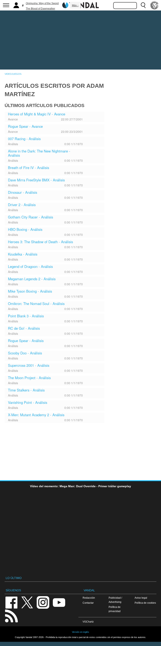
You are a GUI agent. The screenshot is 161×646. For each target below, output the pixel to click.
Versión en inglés (80, 632)
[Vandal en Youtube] (59, 602)
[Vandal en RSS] (11, 615)
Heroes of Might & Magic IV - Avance (36, 113)
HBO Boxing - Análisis (25, 229)
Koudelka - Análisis (22, 254)
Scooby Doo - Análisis (25, 352)
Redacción (89, 597)
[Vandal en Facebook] (11, 602)
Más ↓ (75, 5)
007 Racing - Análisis (24, 138)
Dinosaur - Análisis (22, 192)
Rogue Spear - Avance (25, 126)
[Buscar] (143, 5)
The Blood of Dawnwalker (40, 8)
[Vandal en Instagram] (43, 602)
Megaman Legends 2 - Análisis (32, 278)
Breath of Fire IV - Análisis (28, 167)
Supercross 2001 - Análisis (28, 365)
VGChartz (88, 621)
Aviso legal (141, 597)
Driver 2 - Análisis (22, 204)
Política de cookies (145, 602)
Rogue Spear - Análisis (26, 340)
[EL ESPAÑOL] (154, 5)
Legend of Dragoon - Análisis (30, 266)
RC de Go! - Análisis (24, 328)
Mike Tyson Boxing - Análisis (30, 291)
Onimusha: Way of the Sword (42, 3)
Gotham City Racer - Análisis (30, 217)
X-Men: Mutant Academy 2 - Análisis (36, 414)
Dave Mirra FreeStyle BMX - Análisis (36, 179)
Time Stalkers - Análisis (26, 390)
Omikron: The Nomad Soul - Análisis (36, 303)
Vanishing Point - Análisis (27, 402)
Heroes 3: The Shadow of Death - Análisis (40, 241)
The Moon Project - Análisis (29, 377)
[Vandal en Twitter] (27, 602)
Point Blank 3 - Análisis (26, 315)
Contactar (88, 602)
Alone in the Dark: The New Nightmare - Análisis (39, 153)
